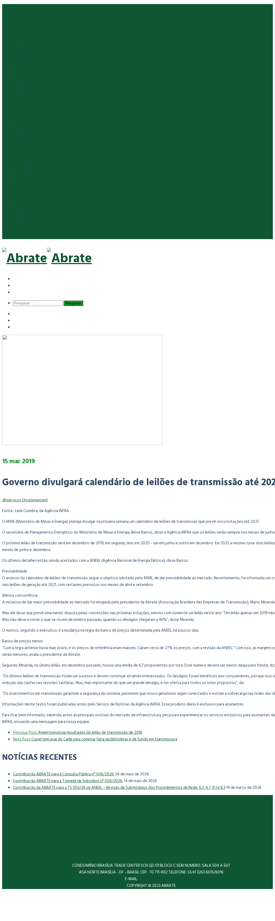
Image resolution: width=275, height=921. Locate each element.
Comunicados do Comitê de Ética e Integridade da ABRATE (74, 209)
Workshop (33, 155)
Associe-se (33, 47)
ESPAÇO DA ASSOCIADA (34, 235)
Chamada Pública (38, 54)
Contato (31, 61)
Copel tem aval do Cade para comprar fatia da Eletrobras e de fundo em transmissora (95, 739)
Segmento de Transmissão (36, 74)
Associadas (33, 34)
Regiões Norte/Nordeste (45, 108)
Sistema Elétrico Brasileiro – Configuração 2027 (64, 94)
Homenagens (35, 141)
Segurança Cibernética (43, 188)
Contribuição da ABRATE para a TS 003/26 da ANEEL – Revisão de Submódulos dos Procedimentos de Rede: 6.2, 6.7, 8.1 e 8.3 (119, 787)
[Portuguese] (17, 292)
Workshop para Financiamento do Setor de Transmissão (82, 168)
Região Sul (32, 114)
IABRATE (20, 67)
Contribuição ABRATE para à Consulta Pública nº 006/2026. (63, 774)
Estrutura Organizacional (45, 20)
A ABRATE (32, 14)
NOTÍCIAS (21, 175)
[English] (17, 285)
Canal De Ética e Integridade (47, 222)
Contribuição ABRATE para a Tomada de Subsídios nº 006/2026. (68, 781)
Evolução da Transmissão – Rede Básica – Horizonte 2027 (73, 81)
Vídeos (30, 148)
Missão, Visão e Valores (44, 27)
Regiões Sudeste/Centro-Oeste (51, 101)
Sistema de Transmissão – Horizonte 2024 (60, 88)
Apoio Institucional (40, 128)
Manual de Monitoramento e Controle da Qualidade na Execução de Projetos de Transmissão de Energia (113, 195)
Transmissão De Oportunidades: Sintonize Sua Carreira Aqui (75, 41)
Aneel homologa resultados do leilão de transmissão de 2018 (77, 732)
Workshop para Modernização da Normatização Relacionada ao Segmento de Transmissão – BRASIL (119, 162)
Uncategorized (35, 500)
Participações (35, 135)
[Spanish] (17, 279)
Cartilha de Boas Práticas (45, 229)
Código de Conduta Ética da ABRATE (55, 215)
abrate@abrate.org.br (158, 879)
